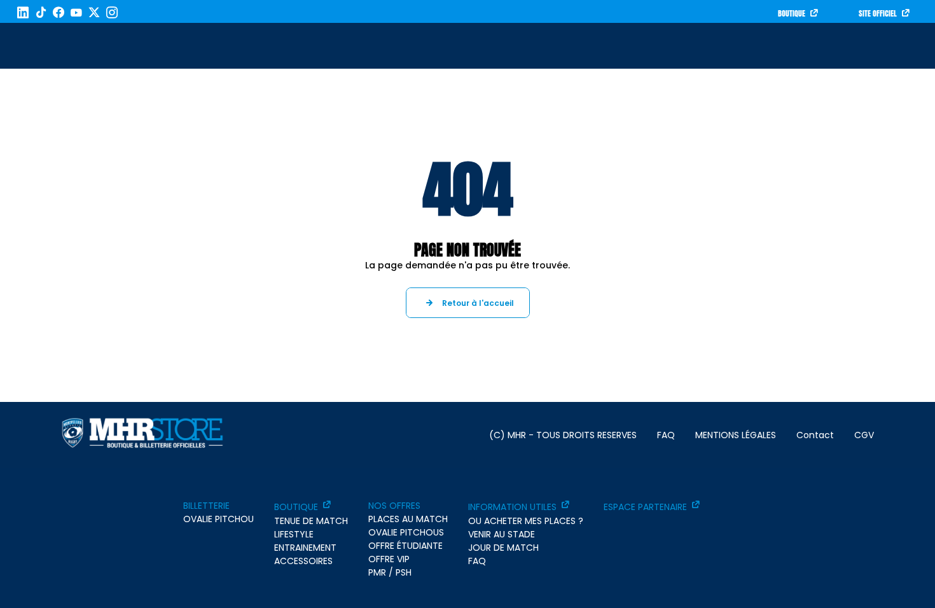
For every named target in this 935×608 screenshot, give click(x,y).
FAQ (666, 435)
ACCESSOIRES (303, 561)
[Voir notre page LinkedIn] (23, 12)
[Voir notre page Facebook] (58, 12)
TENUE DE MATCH (311, 521)
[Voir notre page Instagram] (112, 12)
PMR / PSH (390, 572)
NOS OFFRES (394, 505)
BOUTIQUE (791, 13)
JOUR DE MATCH (503, 547)
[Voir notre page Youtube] (76, 12)
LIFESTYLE (294, 534)
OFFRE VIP (389, 559)
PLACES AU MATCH (408, 519)
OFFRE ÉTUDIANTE (405, 545)
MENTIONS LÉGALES (735, 435)
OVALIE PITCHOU (218, 519)
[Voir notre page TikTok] (40, 12)
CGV (864, 435)
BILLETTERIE (206, 505)
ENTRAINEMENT (305, 547)
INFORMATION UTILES (512, 507)
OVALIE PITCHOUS (406, 532)
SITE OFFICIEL (878, 13)
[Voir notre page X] (94, 12)
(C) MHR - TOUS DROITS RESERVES (563, 435)
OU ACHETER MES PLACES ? (525, 521)
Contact (815, 435)
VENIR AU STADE (501, 534)
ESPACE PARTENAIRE (645, 507)
